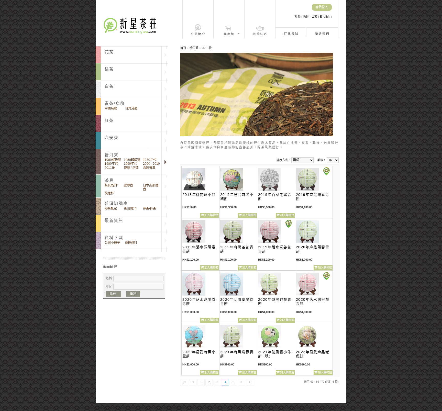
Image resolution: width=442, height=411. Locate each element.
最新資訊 (114, 220)
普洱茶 (193, 48)
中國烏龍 (111, 108)
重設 (133, 294)
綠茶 (109, 69)
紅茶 (109, 120)
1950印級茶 (132, 160)
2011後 (110, 168)
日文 (314, 16)
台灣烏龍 (131, 108)
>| (250, 382)
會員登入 (322, 7)
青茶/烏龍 (115, 103)
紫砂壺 (128, 185)
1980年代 (111, 163)
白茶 (109, 86)
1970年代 (149, 160)
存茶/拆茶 (149, 208)
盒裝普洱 (149, 168)
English (325, 16)
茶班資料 (131, 243)
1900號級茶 (113, 160)
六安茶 (112, 138)
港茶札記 (111, 208)
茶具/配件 (111, 185)
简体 (306, 16)
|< (184, 382)
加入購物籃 (211, 215)
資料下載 (114, 238)
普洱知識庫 (116, 203)
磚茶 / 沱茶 (131, 168)
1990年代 (130, 163)
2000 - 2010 (151, 163)
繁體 (297, 16)
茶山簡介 (130, 208)
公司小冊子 (112, 243)
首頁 (183, 48)
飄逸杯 (109, 193)
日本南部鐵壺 (150, 187)
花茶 (109, 52)
